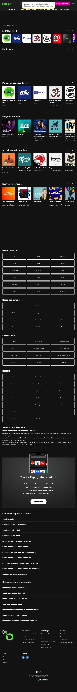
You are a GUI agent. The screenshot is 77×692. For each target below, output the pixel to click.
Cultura (38, 306)
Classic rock (14, 284)
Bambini (62, 313)
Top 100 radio (12, 9)
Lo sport (63, 306)
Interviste (14, 327)
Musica (63, 327)
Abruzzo (14, 377)
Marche (14, 398)
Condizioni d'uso (46, 634)
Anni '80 (38, 270)
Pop (14, 256)
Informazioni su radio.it (29, 634)
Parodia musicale (38, 348)
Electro (62, 263)
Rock (38, 256)
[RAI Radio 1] (26, 38)
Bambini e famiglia (63, 348)
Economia (38, 341)
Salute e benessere (63, 341)
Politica (14, 313)
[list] (38, 38)
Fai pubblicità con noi (28, 640)
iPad (3, 660)
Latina (38, 291)
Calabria (63, 377)
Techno (63, 284)
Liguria (38, 391)
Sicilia (63, 405)
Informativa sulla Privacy (46, 638)
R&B (14, 291)
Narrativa (38, 362)
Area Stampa (26, 637)
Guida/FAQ (63, 640)
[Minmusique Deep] (67, 38)
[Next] (73, 30)
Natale (38, 327)
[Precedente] (68, 82)
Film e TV (63, 362)
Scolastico (14, 362)
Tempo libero (14, 355)
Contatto (62, 634)
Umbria (62, 412)
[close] (53, 3)
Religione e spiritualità (63, 355)
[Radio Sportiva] (16, 38)
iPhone (4, 657)
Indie (62, 277)
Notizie (14, 306)
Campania (14, 384)
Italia (39, 672)
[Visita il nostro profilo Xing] (27, 657)
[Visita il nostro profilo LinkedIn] (23, 657)
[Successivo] (73, 82)
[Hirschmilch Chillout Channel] (36, 38)
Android (4, 662)
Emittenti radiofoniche (28, 642)
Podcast (21, 9)
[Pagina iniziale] (3, 25)
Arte (14, 341)
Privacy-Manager (46, 647)
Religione (38, 313)
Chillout (14, 263)
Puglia (14, 405)
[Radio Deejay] (47, 38)
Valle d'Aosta (14, 419)
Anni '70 (62, 291)
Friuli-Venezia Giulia (62, 384)
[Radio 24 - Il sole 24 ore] (6, 38)
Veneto (38, 419)
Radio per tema (64, 9)
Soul (38, 284)
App (61, 637)
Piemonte (63, 398)
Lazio (14, 391)
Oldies (38, 263)
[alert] (38, 5)
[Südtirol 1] (57, 38)
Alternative (14, 270)
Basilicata (38, 377)
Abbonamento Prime (66, 642)
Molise (38, 398)
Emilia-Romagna (38, 384)
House (14, 277)
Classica (63, 270)
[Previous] (68, 30)
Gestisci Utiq (45, 644)
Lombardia (62, 391)
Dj (14, 320)
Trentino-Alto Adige (14, 412)
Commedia (38, 320)
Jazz (38, 277)
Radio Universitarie (63, 320)
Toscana (38, 412)
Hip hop (62, 256)
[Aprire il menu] (73, 3)
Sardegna (38, 405)
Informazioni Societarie (48, 642)
